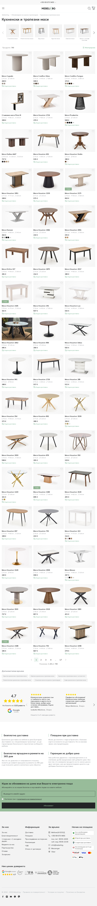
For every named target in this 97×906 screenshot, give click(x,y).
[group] (42, 703)
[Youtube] (12, 897)
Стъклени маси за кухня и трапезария (47, 680)
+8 (73, 122)
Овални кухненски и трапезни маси (42, 676)
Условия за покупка (56, 892)
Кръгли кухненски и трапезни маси (15, 676)
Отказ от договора (33, 849)
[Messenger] (16, 897)
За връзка (6, 854)
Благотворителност (10, 836)
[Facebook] (4, 897)
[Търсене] (89, 8)
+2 (73, 577)
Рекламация (30, 842)
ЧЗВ (27, 846)
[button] (48, 2)
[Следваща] (66, 660)
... (55, 660)
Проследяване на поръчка (36, 839)
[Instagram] (8, 897)
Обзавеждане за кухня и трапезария (24, 15)
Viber (53, 852)
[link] (31, 660)
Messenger (55, 848)
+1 (73, 83)
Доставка (29, 832)
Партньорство (8, 848)
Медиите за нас (8, 844)
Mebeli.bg (5, 15)
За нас (4, 832)
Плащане (29, 836)
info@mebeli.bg (57, 845)
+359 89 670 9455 (58, 836)
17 (61, 660)
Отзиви (5, 851)
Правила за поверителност (34, 892)
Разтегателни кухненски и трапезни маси (17, 680)
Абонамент (48, 806)
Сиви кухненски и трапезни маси (75, 680)
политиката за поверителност (29, 799)
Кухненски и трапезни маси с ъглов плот (71, 676)
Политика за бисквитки (75, 892)
